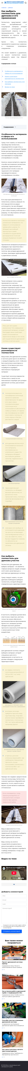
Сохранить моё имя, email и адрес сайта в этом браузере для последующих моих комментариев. (14, 926)
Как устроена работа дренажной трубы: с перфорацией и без (13, 992)
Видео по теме (10, 87)
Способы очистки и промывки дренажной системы (12, 1021)
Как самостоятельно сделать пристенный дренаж (12, 1050)
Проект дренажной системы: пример (12, 962)
